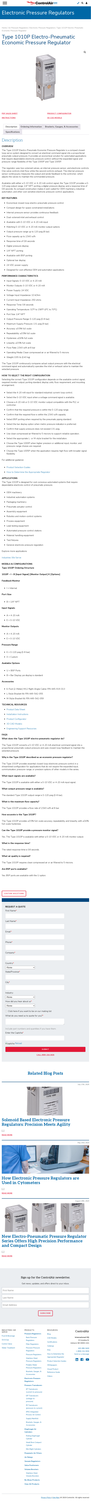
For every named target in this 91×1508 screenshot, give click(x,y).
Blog (49, 1334)
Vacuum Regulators (32, 1461)
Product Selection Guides (18, 467)
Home (4, 27)
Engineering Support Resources (21, 728)
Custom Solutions (14, 893)
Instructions (9, 118)
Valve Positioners (31, 1465)
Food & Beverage (8, 1336)
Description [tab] (11, 126)
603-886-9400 (83, 1348)
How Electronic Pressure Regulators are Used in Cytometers (40, 1180)
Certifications (52, 1342)
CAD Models (52, 1338)
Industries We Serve (11, 557)
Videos (49, 1376)
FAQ (48, 1350)
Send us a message (81, 1354)
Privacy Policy (46, 1497)
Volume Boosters (31, 1469)
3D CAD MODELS (54, 118)
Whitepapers (52, 1365)
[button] (82, 3)
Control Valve (7, 1344)
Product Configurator (59, 113)
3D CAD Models (14, 723)
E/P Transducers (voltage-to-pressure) (32, 1399)
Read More (7, 1135)
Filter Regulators (32, 1344)
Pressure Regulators (32, 1334)
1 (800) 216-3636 (82, 1351)
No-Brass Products (32, 1480)
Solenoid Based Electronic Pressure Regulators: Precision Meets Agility (36, 1122)
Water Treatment (8, 1348)
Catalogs (50, 1346)
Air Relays (28, 1457)
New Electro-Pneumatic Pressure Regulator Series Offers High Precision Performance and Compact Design (44, 1241)
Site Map (56, 1497)
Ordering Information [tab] (31, 126)
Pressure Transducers (33, 1385)
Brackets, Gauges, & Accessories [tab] (61, 126)
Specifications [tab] (13, 132)
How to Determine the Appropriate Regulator (28, 472)
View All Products (31, 1484)
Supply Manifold (32, 1418)
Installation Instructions (17, 714)
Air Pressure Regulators (18, 27)
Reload (18, 1043)
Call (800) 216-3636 (45, 1055)
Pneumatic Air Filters (33, 1453)
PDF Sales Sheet (10, 113)
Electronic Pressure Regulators (38, 12)
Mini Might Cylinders (33, 1449)
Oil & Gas (5, 1340)
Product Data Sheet (16, 709)
